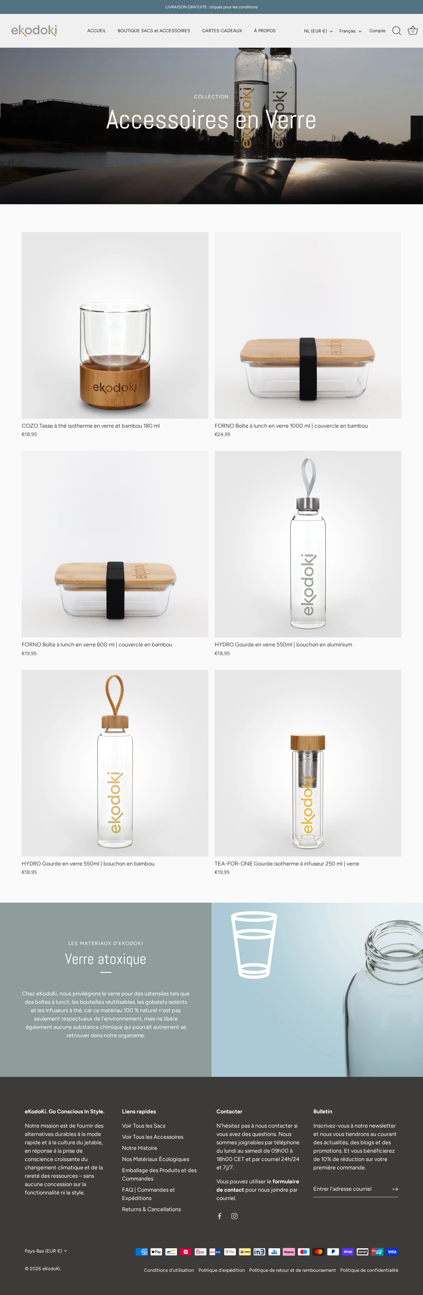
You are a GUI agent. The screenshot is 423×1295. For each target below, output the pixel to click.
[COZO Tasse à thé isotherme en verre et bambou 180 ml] (115, 325)
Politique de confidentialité (369, 1270)
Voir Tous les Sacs (143, 1125)
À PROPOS (265, 30)
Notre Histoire (139, 1148)
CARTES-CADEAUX (222, 30)
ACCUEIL (96, 30)
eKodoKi (51, 1268)
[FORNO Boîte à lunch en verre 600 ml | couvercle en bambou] (115, 544)
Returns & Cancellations (151, 1209)
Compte (377, 30)
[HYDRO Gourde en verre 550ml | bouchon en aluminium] (308, 544)
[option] (211, 102)
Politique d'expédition (221, 1270)
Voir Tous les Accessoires (152, 1136)
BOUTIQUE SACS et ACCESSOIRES (154, 30)
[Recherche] (396, 31)
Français (347, 31)
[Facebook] (219, 1215)
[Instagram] (234, 1215)
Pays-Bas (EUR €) (43, 1251)
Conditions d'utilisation (169, 1270)
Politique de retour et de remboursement (292, 1270)
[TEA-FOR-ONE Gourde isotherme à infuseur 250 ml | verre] (308, 763)
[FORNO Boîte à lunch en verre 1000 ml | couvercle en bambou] (308, 325)
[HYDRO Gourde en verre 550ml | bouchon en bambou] (115, 763)
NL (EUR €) (315, 31)
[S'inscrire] (395, 1189)
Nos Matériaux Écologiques (155, 1159)
